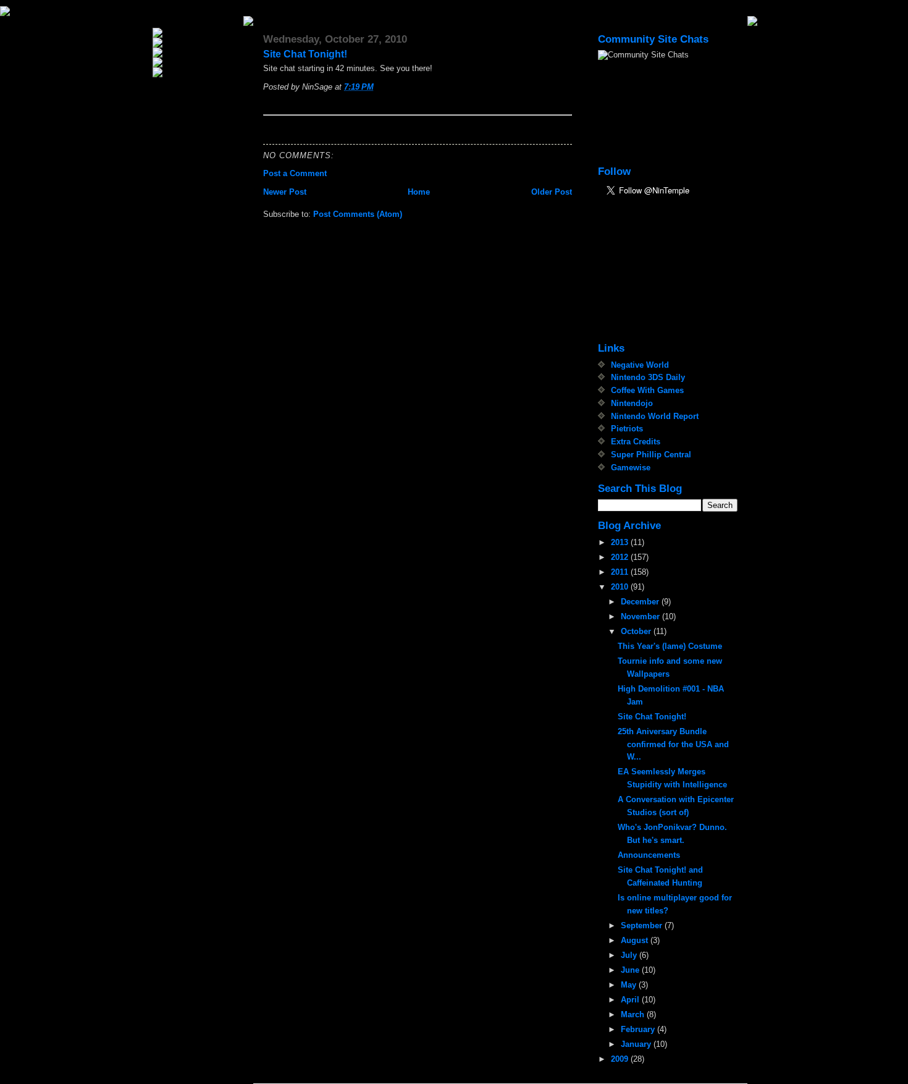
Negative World (640, 365)
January (637, 1044)
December (641, 601)
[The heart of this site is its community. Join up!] (197, 52)
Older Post (551, 192)
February (639, 1029)
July (630, 955)
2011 (621, 572)
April (631, 999)
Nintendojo (632, 403)
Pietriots (627, 428)
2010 (621, 586)
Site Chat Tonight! (305, 54)
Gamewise (630, 467)
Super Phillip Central (651, 454)
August (635, 940)
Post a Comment (295, 173)
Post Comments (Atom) (357, 214)
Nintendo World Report (655, 416)
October (637, 631)
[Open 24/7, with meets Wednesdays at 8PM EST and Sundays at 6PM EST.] (197, 62)
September (643, 925)
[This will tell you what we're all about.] (197, 43)
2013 (621, 542)
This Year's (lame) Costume (670, 646)
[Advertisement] (659, 270)
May (630, 984)
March (634, 1014)
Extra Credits (635, 441)
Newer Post (284, 192)
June (631, 970)
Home (419, 192)
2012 (621, 557)
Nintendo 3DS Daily (648, 377)
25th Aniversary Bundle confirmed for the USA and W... (673, 744)
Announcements (649, 855)
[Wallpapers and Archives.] (197, 72)
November (641, 616)
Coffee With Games (647, 390)
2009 (621, 1059)
